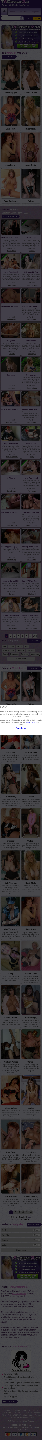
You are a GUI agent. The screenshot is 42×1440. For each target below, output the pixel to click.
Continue (21, 728)
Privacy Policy (31, 722)
